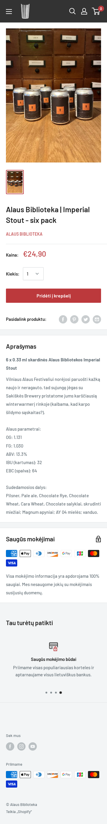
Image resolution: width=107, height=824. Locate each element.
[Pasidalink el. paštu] (97, 319)
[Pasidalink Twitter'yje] (85, 319)
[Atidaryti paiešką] (72, 11)
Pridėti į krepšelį (54, 295)
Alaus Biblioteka (24, 233)
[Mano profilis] (84, 11)
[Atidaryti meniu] (9, 11)
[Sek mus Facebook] (10, 746)
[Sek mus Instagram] (21, 746)
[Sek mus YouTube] (33, 746)
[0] (96, 11)
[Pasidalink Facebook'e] (63, 319)
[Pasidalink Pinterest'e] (74, 319)
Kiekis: (12, 273)
